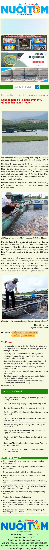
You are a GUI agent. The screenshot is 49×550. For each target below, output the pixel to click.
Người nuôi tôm (7, 95)
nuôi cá (16, 335)
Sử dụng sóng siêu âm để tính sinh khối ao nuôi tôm (23, 472)
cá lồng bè (17, 332)
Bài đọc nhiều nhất (13, 391)
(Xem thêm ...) (7, 385)
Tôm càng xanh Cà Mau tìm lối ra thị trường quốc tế (23, 353)
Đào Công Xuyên (31, 332)
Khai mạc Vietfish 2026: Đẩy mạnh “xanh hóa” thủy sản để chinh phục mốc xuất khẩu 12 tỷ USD (24, 382)
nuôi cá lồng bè (29, 335)
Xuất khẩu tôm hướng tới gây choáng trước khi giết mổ (25, 361)
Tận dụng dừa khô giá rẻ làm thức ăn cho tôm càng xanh (25, 346)
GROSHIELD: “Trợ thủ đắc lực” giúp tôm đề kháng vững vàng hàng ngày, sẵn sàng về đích (24, 487)
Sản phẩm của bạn (11, 458)
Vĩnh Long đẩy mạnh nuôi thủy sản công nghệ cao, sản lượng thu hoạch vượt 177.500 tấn (24, 432)
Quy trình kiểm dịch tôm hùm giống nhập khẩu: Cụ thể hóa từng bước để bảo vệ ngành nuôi (24, 377)
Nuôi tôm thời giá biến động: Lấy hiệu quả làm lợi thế (24, 364)
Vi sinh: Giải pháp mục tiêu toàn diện (17, 497)
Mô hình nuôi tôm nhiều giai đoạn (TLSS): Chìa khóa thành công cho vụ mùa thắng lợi (23, 357)
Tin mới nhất (20, 95)
